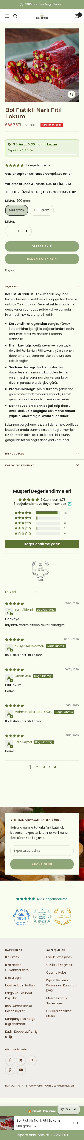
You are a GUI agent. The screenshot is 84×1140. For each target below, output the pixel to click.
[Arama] (15, 16)
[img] (14, 604)
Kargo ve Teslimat (19, 465)
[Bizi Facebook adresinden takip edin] (10, 1060)
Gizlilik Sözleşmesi (59, 965)
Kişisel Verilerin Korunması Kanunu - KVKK (61, 985)
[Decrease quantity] (69, 1123)
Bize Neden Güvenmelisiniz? (17, 967)
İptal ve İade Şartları (20, 985)
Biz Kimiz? (12, 957)
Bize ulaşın (13, 978)
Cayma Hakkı (56, 972)
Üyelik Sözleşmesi (59, 957)
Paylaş (10, 270)
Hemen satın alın (42, 259)
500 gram (16, 210)
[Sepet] (77, 16)
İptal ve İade (14, 453)
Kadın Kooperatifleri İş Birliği (21, 1034)
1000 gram (42, 210)
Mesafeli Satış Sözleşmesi (56, 1000)
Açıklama (12, 286)
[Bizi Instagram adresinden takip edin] (31, 1060)
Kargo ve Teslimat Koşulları (18, 995)
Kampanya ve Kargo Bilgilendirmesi (20, 1021)
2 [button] (37, 767)
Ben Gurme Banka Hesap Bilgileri (18, 1008)
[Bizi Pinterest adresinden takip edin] (10, 1070)
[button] (15, 165)
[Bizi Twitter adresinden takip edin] (21, 1060)
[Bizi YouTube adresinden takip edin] (21, 1070)
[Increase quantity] (77, 1123)
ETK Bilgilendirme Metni (58, 1013)
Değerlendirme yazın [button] (42, 544)
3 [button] (44, 767)
